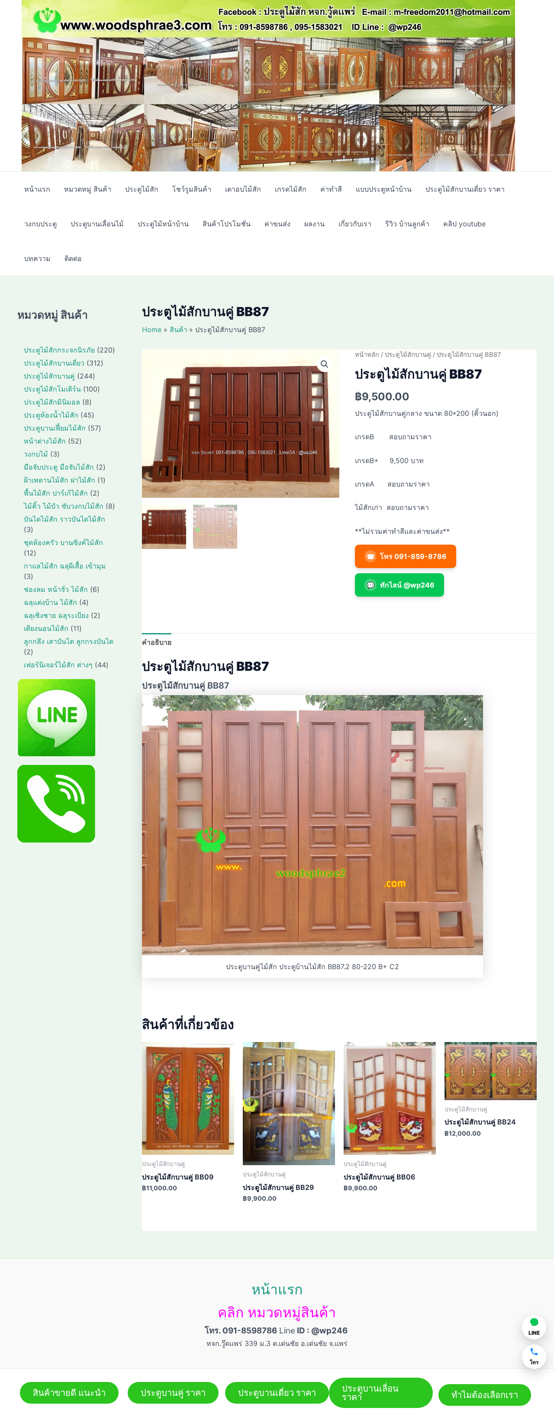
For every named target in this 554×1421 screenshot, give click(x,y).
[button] (324, 364)
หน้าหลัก (367, 355)
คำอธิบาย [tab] (156, 642)
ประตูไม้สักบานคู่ (408, 355)
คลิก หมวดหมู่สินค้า (277, 1312)
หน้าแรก (277, 1289)
